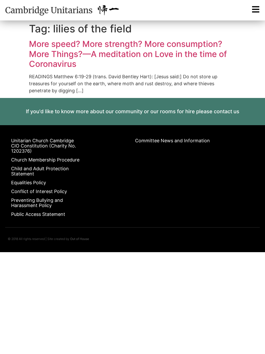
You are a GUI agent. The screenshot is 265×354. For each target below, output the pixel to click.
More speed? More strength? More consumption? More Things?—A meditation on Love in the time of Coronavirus (128, 54)
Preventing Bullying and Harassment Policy (37, 202)
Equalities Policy (28, 182)
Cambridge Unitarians (49, 10)
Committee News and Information (172, 140)
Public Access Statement (38, 214)
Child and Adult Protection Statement (40, 171)
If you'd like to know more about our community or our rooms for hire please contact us (132, 111)
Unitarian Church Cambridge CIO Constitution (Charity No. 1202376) (43, 146)
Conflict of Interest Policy (39, 191)
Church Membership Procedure (45, 159)
